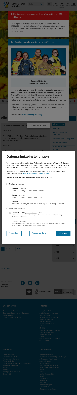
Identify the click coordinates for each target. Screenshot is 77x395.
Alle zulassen (63, 233)
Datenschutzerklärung (30, 173)
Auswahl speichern (39, 233)
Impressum (44, 173)
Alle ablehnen (14, 233)
